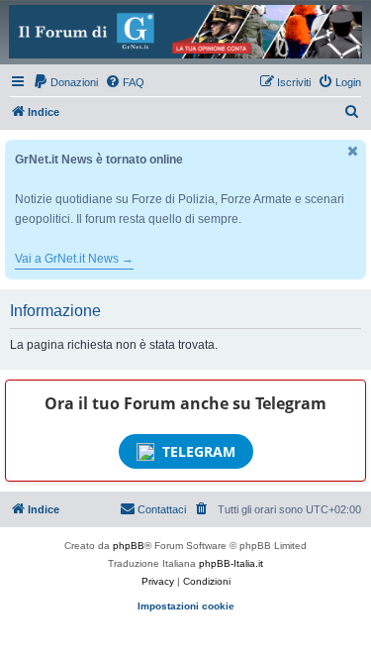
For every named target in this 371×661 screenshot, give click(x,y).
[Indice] (185, 31)
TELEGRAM (198, 451)
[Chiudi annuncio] (353, 151)
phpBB (128, 545)
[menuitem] (65, 82)
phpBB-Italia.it (231, 563)
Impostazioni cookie (186, 606)
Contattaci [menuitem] (162, 509)
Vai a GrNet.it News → (74, 259)
